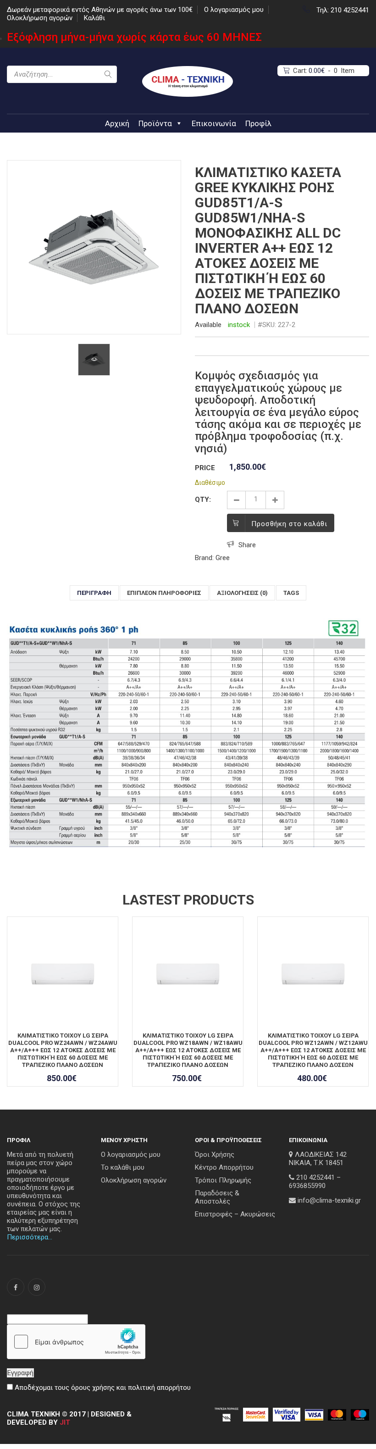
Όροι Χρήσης (214, 1154)
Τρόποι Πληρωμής (223, 1180)
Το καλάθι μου (122, 1167)
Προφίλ (258, 123)
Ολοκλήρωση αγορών (39, 18)
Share (247, 545)
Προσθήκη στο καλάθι (289, 524)
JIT (65, 1422)
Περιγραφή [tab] (94, 592)
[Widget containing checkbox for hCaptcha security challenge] (76, 1341)
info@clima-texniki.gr (329, 1200)
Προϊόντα (155, 123)
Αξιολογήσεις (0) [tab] (242, 592)
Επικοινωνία (214, 123)
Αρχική (117, 123)
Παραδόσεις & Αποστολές (217, 1197)
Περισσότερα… (29, 1237)
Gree (223, 558)
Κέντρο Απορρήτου (224, 1167)
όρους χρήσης (93, 1387)
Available (208, 325)
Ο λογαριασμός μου (234, 10)
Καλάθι (94, 18)
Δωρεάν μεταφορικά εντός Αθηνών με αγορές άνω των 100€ (100, 10)
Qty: (203, 499)
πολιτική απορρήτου (159, 1387)
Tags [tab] (291, 592)
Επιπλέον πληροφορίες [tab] (164, 592)
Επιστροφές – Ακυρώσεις (235, 1214)
